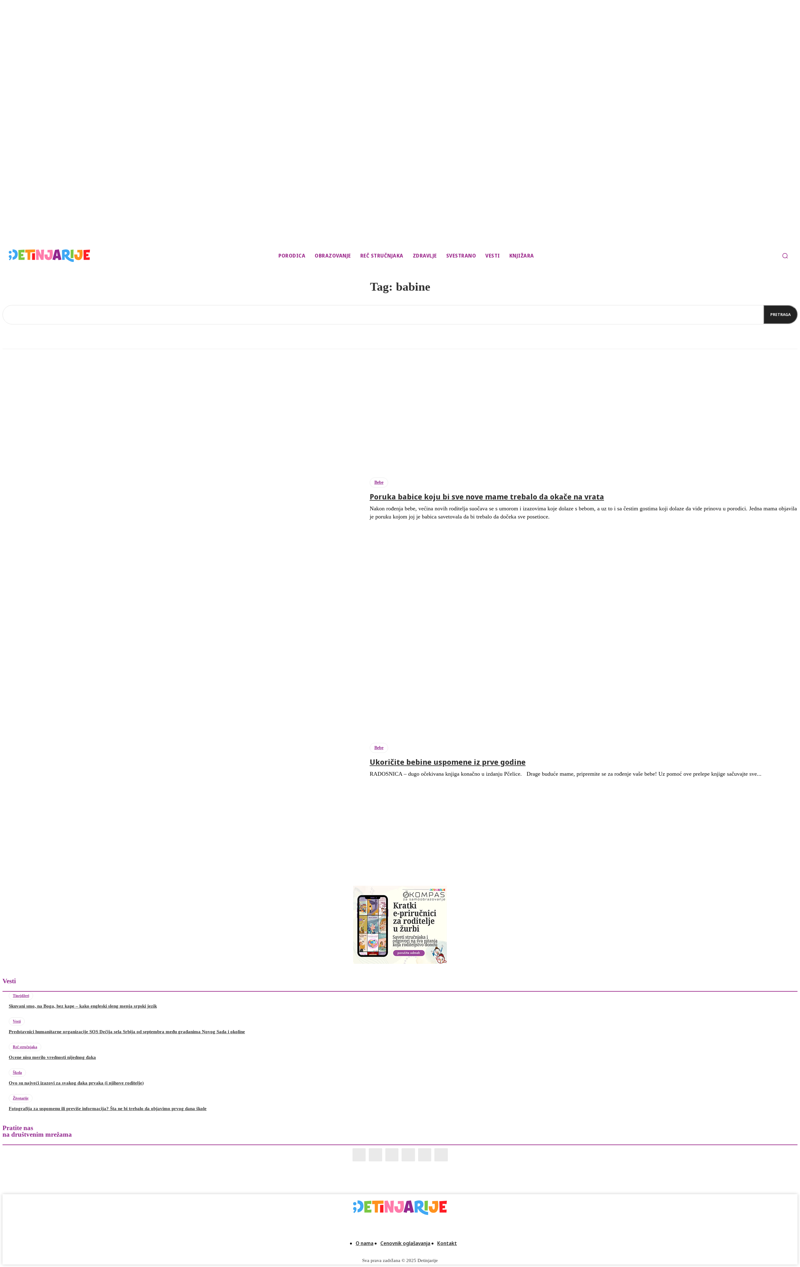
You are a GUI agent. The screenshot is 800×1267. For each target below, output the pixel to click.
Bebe (378, 482)
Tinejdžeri (21, 996)
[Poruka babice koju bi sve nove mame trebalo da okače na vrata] (181, 499)
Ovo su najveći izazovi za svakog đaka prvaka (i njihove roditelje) (76, 1082)
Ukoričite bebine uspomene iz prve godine (448, 762)
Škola (17, 1072)
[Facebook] (359, 1155)
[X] (425, 1155)
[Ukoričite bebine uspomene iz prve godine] (181, 760)
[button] (785, 255)
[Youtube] (441, 1155)
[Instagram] (375, 1155)
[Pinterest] (408, 1155)
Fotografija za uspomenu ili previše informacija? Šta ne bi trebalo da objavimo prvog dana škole (108, 1108)
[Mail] (392, 1155)
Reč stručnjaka (25, 1047)
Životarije (20, 1098)
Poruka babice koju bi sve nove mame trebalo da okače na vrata (487, 496)
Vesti (17, 1021)
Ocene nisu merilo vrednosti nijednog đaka (52, 1057)
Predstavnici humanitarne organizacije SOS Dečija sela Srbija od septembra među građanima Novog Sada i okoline (127, 1031)
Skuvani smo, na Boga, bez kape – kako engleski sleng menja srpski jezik (83, 1006)
